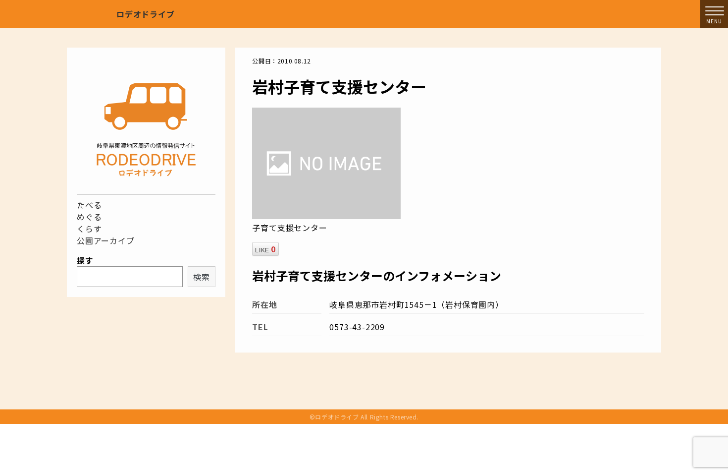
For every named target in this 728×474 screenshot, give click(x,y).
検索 (201, 277)
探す (85, 260)
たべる (89, 205)
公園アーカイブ (106, 240)
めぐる (89, 217)
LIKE (265, 249)
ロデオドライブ (145, 14)
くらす (89, 229)
